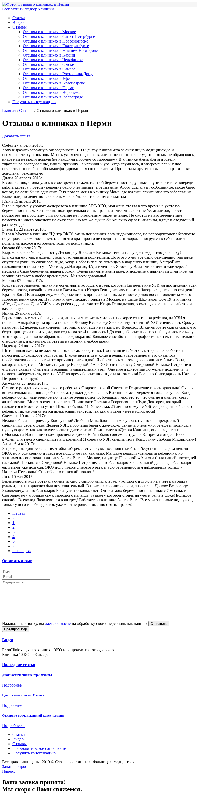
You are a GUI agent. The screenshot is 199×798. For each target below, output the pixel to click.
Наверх (8, 771)
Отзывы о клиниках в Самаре (49, 69)
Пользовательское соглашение (39, 748)
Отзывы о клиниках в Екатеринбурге (56, 46)
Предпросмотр (15, 629)
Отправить (159, 624)
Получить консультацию (34, 102)
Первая (18, 513)
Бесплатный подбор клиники (28, 9)
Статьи (18, 18)
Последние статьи (18, 664)
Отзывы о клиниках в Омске (48, 64)
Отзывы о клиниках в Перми (48, 88)
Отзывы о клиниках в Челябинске (53, 60)
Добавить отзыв (16, 136)
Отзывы (19, 27)
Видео (18, 22)
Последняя (21, 550)
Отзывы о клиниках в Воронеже (51, 92)
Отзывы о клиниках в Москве (49, 32)
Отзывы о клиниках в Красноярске (54, 83)
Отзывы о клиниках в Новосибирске (55, 41)
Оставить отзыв (17, 561)
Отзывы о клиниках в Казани (49, 55)
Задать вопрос (14, 766)
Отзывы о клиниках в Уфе (46, 78)
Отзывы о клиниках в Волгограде (53, 97)
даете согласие (58, 623)
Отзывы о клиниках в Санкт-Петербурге (59, 36)
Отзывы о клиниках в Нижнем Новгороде (60, 50)
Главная (9, 110)
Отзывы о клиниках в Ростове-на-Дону (58, 74)
